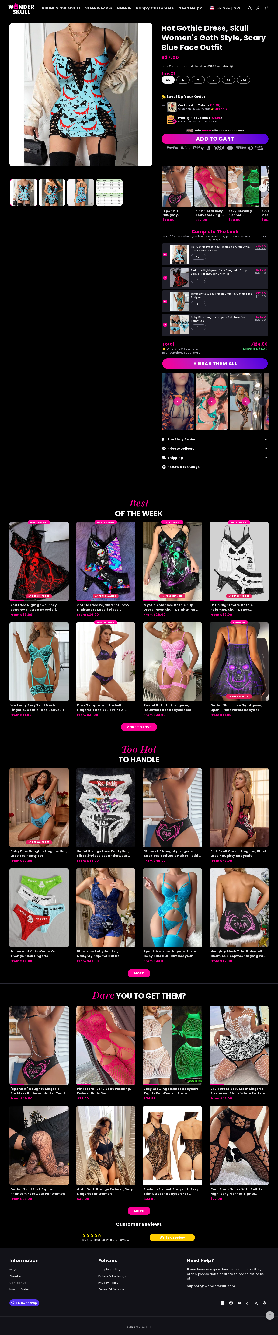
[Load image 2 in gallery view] (52, 192)
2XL (244, 80)
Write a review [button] (172, 1237)
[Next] (263, 401)
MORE (139, 973)
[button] (250, 8)
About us (16, 1276)
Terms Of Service (111, 1289)
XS (168, 80)
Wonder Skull (144, 1327)
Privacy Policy (108, 1283)
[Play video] (177, 401)
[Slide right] (263, 188)
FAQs (13, 1269)
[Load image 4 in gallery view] (109, 192)
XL (229, 80)
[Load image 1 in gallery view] (23, 192)
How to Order (19, 1289)
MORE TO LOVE (139, 727)
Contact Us (17, 1283)
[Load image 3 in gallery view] (80, 192)
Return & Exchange (112, 1276)
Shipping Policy (109, 1269)
